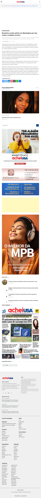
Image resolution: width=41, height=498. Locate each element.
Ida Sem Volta (4, 484)
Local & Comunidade (7, 418)
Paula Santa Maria (14, 476)
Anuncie (3, 457)
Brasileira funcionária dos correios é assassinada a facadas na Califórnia (23, 300)
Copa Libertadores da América (27, 389)
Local (20, 420)
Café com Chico (4, 440)
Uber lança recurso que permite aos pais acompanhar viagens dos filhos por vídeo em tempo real (10, 412)
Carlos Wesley (4, 471)
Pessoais (3, 456)
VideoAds (16, 444)
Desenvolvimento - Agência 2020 (20, 495)
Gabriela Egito (4, 482)
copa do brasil (24, 387)
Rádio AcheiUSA (4, 438)
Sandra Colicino (14, 482)
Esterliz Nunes (4, 479)
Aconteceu (21, 433)
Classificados (5, 444)
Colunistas (4, 463)
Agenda (20, 435)
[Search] (39, 1)
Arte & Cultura (22, 432)
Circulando (4, 472)
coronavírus (24, 392)
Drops (3, 478)
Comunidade (7, 115)
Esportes (20, 427)
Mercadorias (4, 450)
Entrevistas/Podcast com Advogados (8, 425)
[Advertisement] (20, 16)
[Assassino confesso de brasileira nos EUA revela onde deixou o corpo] (4, 282)
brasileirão (28, 382)
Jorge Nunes (13, 469)
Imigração (4, 421)
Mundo (20, 424)
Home (3, 5)
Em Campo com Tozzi (5, 435)
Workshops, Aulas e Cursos (6, 454)
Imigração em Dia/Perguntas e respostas (9, 423)
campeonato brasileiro (26, 384)
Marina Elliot (13, 472)
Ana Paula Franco (5, 465)
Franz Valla (4, 481)
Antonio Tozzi (4, 466)
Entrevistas (4, 432)
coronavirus (36, 389)
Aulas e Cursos (16, 456)
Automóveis (4, 446)
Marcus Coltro (13, 471)
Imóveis (3, 447)
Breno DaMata (4, 468)
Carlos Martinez (4, 469)
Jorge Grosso (13, 468)
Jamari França (13, 466)
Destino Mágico (4, 476)
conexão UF (33, 384)
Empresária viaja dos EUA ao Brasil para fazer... (11, 117)
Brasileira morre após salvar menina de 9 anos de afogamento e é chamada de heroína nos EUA (10, 407)
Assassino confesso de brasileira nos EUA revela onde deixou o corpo (23, 281)
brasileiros (23, 382)
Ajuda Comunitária (5, 437)
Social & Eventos (22, 436)
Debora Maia (4, 475)
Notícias (3, 426)
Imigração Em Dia (14, 465)
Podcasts (4, 429)
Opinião (12, 475)
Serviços (3, 453)
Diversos (15, 454)
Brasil (10, 5)
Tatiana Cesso (6, 41)
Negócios (3, 434)
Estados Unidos (21, 421)
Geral (6, 5)
